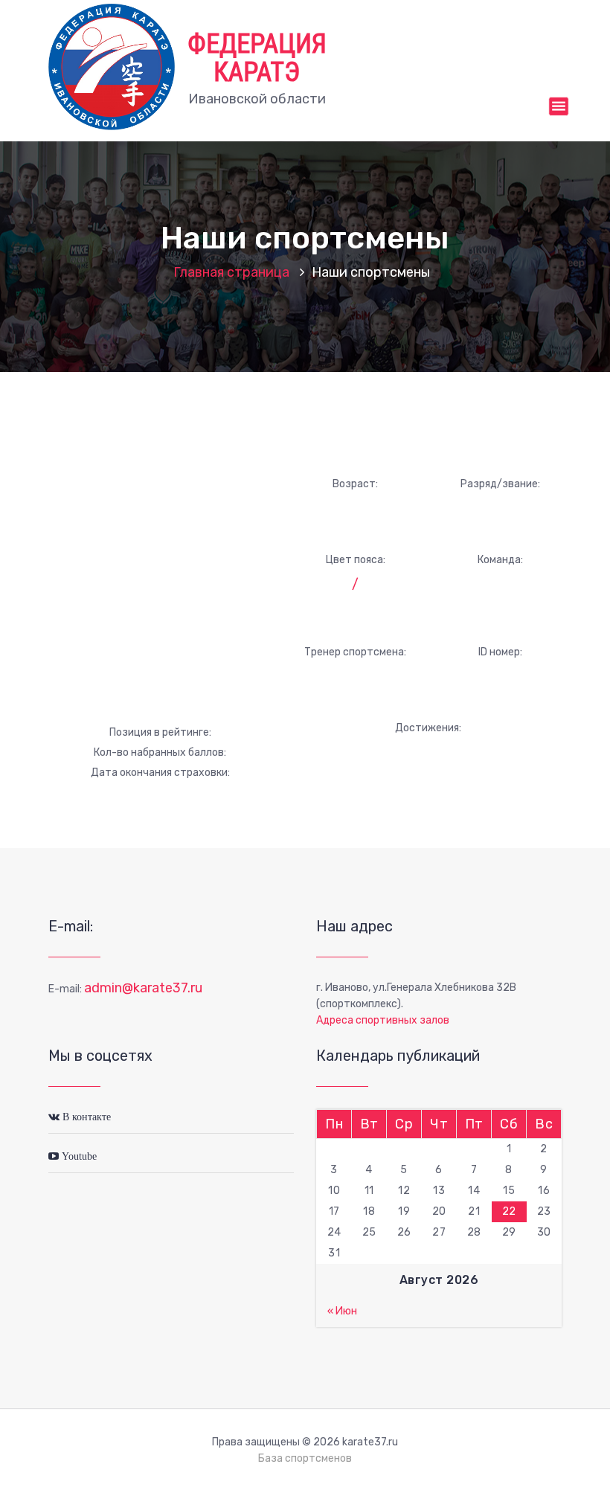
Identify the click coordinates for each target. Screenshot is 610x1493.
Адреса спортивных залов (382, 1020)
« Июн (342, 1311)
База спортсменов (305, 1458)
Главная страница (231, 272)
